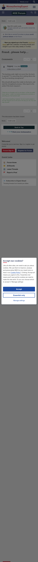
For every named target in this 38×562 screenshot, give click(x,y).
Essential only (19, 295)
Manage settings (19, 300)
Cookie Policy (15, 272)
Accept (19, 289)
